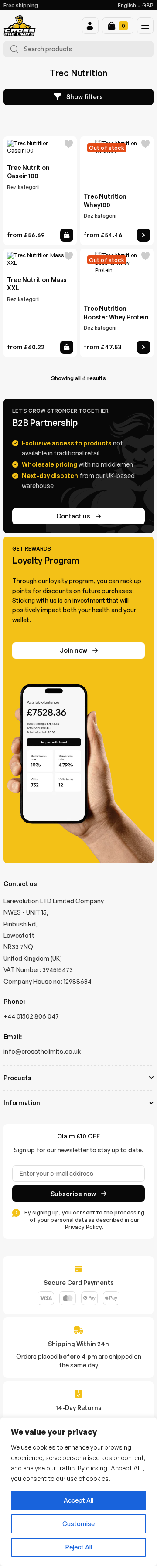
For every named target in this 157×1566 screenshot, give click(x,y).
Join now (73, 650)
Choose (66, 235)
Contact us (73, 516)
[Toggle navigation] (145, 25)
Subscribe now (73, 1194)
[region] (78, 1491)
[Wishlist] (69, 145)
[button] (90, 25)
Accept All (78, 1500)
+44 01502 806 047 (31, 1016)
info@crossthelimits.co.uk (42, 1051)
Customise (78, 1523)
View (143, 235)
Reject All (78, 1547)
